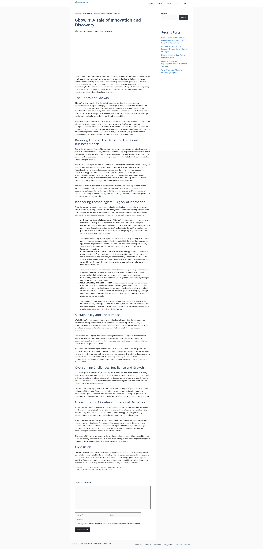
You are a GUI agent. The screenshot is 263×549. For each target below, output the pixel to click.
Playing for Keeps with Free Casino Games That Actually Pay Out (99, 467)
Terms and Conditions (182, 545)
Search (164, 13)
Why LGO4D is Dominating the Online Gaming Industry (95, 469)
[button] (185, 3)
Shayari (159, 3)
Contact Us (147, 545)
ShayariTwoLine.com (89, 543)
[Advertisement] (174, 115)
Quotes (177, 3)
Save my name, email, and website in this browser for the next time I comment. (108, 523)
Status (168, 3)
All (83, 13)
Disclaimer (157, 545)
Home (151, 3)
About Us (138, 545)
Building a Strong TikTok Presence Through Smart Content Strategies (174, 49)
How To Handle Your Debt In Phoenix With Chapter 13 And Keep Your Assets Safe (173, 40)
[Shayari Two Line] (84, 3)
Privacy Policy (167, 545)
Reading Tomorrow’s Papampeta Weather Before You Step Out (174, 64)
